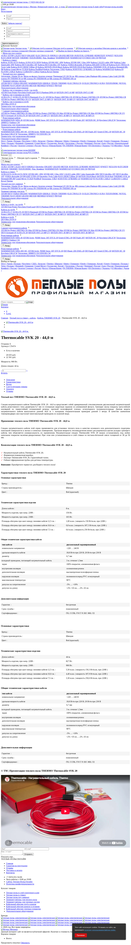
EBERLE (54, 55)
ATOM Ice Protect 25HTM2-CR (85, 97)
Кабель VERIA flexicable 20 (73, 65)
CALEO (17, 55)
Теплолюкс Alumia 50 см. (12, 76)
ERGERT (31, 55)
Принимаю (81, 935)
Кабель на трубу (8, 210)
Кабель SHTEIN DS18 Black (50, 67)
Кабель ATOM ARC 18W (52, 62)
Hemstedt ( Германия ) (24, 143)
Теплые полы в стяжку (16, 895)
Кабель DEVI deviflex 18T (26, 65)
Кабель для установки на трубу (16, 95)
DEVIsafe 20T (79, 120)
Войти (4, 23)
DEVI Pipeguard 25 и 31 (34, 97)
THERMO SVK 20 (122, 176)
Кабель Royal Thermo (49, 72)
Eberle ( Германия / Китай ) (92, 141)
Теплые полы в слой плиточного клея (22, 893)
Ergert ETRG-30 (65, 120)
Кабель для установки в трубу (16, 102)
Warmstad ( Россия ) (92, 143)
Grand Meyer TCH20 (24, 179)
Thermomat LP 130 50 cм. (63, 76)
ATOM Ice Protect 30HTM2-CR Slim (78, 113)
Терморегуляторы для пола (14, 81)
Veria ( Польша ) (8, 143)
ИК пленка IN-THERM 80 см (36, 79)
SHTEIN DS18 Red (105, 176)
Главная (4, 318)
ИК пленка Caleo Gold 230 (109, 76)
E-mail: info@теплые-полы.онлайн (107, 7)
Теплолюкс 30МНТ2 (27, 134)
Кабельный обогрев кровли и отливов (23, 906)
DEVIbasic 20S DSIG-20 (74, 132)
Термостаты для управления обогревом (18, 106)
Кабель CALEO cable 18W (102, 62)
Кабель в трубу (7, 217)
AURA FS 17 (6, 97)
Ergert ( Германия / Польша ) (116, 141)
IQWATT (110, 55)
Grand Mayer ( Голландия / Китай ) (50, 143)
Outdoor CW (14, 122)
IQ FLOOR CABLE (101, 179)
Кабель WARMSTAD (105, 69)
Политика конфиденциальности (20, 884)
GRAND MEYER (66, 55)
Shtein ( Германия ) (72, 141)
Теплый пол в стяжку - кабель (23, 318)
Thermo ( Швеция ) (55, 141)
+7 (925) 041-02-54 (36, 2)
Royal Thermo (7, 181)
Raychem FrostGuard (27, 92)
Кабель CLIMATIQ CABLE (28, 72)
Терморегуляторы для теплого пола (21, 900)
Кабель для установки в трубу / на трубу (20, 90)
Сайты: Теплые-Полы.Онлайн (19, 882)
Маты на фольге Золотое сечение (38, 76)
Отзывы (9, 391)
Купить (4, 373)
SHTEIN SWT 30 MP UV (65, 99)
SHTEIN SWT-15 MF (84, 92)
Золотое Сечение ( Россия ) (30, 146)
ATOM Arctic (28, 120)
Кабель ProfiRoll (36, 69)
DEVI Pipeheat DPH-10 (46, 92)
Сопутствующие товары (16, 387)
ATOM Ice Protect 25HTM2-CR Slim (47, 113)
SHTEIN (15, 58)
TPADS (54, 83)
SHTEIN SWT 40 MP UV (87, 99)
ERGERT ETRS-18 (31, 176)
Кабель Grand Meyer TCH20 (16, 69)
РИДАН (102, 58)
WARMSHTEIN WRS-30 (12, 120)
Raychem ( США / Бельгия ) (34, 141)
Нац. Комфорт (49, 58)
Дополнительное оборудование (14, 88)
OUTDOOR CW (43, 134)
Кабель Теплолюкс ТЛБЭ (54, 69)
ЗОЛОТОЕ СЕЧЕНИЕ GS (69, 179)
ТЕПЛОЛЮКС (35, 58)
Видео (9, 384)
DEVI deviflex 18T (108, 174)
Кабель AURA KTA (9, 62)
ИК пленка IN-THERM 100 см (63, 79)
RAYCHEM (6, 58)
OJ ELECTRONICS (90, 83)
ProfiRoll (37, 179)
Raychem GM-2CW (107, 120)
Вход (3, 9)
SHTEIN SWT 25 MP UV (42, 99)
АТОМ (10, 55)
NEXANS (118, 55)
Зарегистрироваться (10, 43)
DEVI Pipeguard (31, 212)
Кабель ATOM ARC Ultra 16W (77, 62)
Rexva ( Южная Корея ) (52, 146)
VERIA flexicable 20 (13, 176)
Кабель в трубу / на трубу (12, 204)
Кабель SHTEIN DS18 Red (74, 67)
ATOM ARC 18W (35, 174)
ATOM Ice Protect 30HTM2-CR (112, 97)
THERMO (24, 58)
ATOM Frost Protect (9, 92)
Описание (10, 380)
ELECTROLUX (42, 55)
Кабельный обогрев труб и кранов (21, 904)
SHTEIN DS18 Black (87, 176)
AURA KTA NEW (20, 174)
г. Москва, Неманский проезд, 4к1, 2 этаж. (47, 7)
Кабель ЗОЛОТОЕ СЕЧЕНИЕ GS (80, 69)
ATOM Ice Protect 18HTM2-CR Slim (16, 113)
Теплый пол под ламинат (14, 74)
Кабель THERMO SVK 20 (97, 67)
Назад (7, 161)
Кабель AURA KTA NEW (30, 62)
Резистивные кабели (12, 118)
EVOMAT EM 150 (90, 58)
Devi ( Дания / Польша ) (11, 141)
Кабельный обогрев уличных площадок (23, 909)
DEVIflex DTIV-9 (8, 104)
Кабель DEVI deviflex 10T (49, 65)
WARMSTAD (76, 58)
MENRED (41, 85)
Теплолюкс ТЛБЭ (49, 179)
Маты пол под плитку (12, 53)
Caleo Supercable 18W (89, 174)
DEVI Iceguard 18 (8, 115)
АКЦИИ (31, 150)
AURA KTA (6, 174)
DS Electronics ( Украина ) (99, 146)
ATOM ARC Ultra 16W (53, 174)
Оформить (25, 943)
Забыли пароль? (15, 23)
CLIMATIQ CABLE (119, 179)
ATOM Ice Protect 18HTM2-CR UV (16, 99)
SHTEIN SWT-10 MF (65, 92)
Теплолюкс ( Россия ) (74, 143)
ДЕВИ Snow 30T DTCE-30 (46, 120)
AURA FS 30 (18, 97)
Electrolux (39, 167)
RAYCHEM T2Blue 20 (68, 176)
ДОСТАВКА (33, 152)
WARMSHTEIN (63, 58)
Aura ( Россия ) (108, 143)
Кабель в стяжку (10, 60)
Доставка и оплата (14, 870)
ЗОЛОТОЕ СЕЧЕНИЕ (84, 55)
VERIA (16, 83)
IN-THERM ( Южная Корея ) (75, 146)
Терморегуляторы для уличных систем (23, 902)
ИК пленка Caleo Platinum (86, 76)
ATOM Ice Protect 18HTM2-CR (58, 97)
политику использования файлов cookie (100, 930)
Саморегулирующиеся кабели (16, 111)
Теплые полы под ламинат (17, 897)
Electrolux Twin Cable (48, 176)
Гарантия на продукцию (16, 866)
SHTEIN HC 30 (92, 120)
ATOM (4, 83)
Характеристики (13, 382)
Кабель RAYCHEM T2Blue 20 (24, 67)
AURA (4, 55)
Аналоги (10, 389)
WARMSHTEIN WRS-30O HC (14, 132)
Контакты (10, 873)
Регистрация (6, 11)
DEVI (23, 55)
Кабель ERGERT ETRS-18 (96, 65)
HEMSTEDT (99, 55)
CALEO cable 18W (72, 174)
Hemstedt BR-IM (8, 179)
